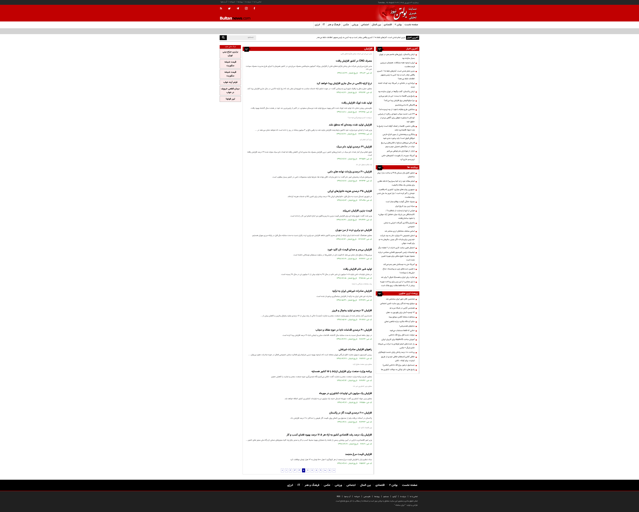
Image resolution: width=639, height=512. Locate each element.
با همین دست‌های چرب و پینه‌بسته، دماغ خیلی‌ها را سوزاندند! (399, 270)
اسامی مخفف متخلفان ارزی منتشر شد (400, 231)
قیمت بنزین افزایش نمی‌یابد (357, 211)
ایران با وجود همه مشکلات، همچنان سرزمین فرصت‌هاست (397, 64)
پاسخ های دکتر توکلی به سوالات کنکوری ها (398, 369)
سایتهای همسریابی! (407, 325)
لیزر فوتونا (230, 99)
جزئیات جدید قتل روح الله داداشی (402, 334)
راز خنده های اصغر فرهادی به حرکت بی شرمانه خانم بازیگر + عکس (396, 345)
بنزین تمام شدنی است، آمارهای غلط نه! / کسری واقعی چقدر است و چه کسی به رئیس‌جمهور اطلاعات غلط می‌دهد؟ (360, 37)
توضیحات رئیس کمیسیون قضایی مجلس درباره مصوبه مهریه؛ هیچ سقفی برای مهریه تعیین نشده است (396, 256)
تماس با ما (257, 1)
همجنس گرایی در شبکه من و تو (402, 308)
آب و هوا (224, 1)
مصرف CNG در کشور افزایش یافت (354, 61)
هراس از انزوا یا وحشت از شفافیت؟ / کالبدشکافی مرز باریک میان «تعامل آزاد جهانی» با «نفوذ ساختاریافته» (396, 214)
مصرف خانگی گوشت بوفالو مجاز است (400, 201)
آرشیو (394, 496)
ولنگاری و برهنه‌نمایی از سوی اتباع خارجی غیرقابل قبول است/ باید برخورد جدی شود (399, 136)
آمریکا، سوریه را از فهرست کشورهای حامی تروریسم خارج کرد (398, 157)
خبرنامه (232, 1)
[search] (223, 37)
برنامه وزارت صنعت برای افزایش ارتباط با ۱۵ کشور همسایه (342, 371)
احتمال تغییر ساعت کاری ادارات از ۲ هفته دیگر (396, 247)
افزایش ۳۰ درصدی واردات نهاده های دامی (350, 172)
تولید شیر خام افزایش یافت (357, 269)
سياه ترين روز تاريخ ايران (405, 206)
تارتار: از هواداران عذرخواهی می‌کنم (401, 151)
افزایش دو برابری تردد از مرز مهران (353, 230)
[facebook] (254, 8)
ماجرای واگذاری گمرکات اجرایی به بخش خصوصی (399, 224)
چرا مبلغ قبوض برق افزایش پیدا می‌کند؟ (399, 100)
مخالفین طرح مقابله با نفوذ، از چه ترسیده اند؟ (397, 109)
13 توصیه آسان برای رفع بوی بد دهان (400, 312)
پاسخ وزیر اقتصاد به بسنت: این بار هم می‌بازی (397, 96)
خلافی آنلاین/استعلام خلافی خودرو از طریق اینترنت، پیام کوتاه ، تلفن (398, 358)
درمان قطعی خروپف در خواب (230, 90)
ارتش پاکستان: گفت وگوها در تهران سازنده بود (396, 91)
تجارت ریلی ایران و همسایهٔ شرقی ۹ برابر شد (398, 277)
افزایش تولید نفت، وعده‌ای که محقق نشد (350, 125)
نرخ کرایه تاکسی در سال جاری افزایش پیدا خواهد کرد (344, 83)
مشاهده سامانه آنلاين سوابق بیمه (402, 316)
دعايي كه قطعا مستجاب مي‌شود (402, 330)
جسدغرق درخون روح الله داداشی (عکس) (399, 365)
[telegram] (237, 8)
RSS (338, 496)
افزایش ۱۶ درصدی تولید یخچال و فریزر (352, 310)
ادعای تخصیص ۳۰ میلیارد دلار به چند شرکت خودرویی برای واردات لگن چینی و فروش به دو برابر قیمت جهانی (397, 239)
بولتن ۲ (398, 25)
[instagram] (246, 8)
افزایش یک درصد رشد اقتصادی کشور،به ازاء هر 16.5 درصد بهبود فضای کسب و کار (329, 435)
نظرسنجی (367, 496)
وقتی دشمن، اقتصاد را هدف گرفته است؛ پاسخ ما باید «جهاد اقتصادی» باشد (396, 128)
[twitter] (229, 8)
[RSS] (222, 8)
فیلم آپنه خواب (230, 82)
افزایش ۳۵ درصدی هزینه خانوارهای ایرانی (350, 191)
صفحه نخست (411, 25)
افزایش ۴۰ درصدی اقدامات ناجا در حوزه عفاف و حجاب (344, 330)
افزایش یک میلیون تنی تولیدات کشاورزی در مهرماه (345, 393)
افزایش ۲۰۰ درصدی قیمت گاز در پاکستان (350, 413)
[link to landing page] (402, 13)
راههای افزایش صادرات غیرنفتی (355, 349)
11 (329, 470)
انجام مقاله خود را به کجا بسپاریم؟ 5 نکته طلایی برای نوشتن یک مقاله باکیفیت (396, 183)
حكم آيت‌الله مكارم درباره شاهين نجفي (399, 321)
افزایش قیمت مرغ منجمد (358, 454)
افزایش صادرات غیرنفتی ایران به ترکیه (352, 291)
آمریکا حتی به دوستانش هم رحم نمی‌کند (399, 264)
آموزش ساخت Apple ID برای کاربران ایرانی (398, 339)
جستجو (386, 496)
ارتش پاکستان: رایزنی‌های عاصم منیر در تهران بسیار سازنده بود (397, 56)
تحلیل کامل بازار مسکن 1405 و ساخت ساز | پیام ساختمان (396, 174)
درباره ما (248, 1)
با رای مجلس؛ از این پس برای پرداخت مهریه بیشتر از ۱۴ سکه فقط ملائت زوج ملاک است (397, 283)
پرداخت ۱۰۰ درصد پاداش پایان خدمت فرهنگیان (396, 352)
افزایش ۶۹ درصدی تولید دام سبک (354, 147)
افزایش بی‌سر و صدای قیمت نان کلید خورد (349, 250)
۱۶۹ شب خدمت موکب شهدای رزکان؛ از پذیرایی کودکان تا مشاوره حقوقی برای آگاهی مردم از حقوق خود (396, 117)
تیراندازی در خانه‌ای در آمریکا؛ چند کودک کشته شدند (396, 85)
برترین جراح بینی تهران (230, 53)
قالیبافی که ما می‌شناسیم (405, 104)
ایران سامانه (400, 505)
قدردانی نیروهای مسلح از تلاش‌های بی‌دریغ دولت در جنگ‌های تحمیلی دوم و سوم (398, 144)
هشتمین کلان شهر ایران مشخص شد (400, 299)
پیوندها (240, 1)
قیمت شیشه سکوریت (230, 64)
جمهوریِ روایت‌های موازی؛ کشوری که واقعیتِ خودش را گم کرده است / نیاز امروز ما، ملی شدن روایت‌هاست (396, 193)
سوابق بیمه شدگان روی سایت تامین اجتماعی (397, 303)
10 (325, 470)
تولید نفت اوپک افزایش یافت (356, 103)
